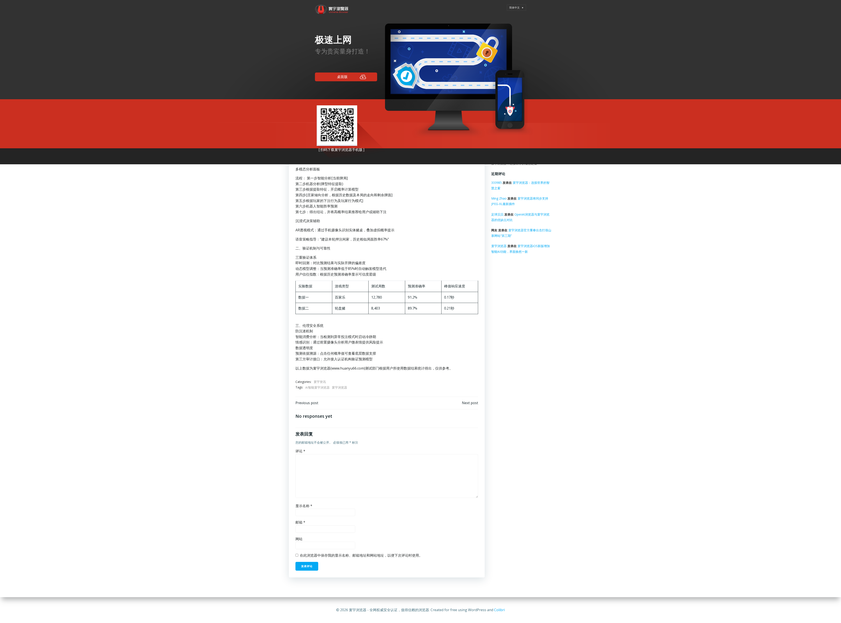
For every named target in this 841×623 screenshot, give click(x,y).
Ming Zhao (499, 198)
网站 (298, 538)
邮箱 (300, 522)
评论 (300, 451)
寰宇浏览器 (339, 387)
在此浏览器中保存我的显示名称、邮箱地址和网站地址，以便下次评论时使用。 (361, 555)
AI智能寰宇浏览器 (317, 387)
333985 (496, 183)
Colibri (499, 609)
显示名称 (303, 505)
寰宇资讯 (320, 382)
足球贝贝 (497, 214)
